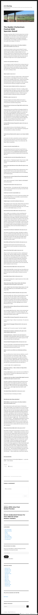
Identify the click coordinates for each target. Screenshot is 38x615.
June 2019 (7, 576)
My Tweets (6, 596)
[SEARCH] (28, 606)
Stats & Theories (18, 476)
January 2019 (7, 583)
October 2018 (7, 585)
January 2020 (7, 568)
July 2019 (6, 574)
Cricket (6, 532)
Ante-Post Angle (13, 476)
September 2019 (8, 573)
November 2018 (8, 584)
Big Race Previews (8, 530)
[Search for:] (15, 606)
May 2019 (7, 577)
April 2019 (7, 579)
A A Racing (8, 6)
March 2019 (7, 580)
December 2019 (8, 569)
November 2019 (8, 570)
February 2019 (7, 581)
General (6, 533)
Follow (6, 556)
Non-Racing (7, 535)
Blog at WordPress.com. (12, 612)
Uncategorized (8, 539)
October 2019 (7, 572)
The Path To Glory (8, 537)
